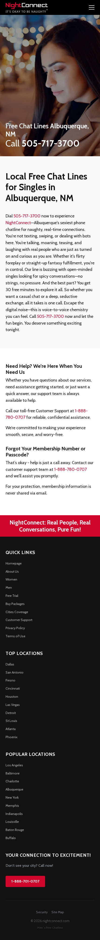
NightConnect (18, 222)
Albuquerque (14, 789)
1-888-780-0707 (70, 469)
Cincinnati (13, 688)
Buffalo (11, 838)
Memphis (12, 806)
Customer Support (19, 620)
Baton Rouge (15, 830)
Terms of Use (15, 636)
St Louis (11, 721)
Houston (12, 696)
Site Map (57, 912)
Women (11, 579)
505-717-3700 (26, 216)
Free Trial (12, 596)
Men (9, 587)
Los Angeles (14, 765)
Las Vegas (13, 705)
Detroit (11, 713)
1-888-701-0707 (25, 881)
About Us (12, 571)
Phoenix (11, 737)
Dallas (10, 664)
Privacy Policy (15, 628)
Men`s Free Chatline (50, 927)
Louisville (12, 822)
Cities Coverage (17, 612)
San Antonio (14, 672)
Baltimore (13, 773)
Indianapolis (14, 814)
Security (42, 912)
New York (12, 797)
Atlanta (11, 729)
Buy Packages (15, 604)
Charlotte (12, 781)
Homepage (14, 563)
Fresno (10, 680)
